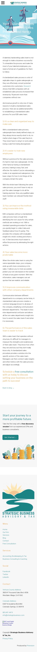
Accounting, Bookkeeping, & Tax (15, 556)
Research (27, 86)
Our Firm (6, 532)
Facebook (6, 571)
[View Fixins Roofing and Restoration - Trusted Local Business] (10, 625)
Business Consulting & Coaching (15, 559)
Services (6, 535)
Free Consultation (9, 544)
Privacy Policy (8, 638)
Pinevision (30, 646)
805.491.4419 (8, 612)
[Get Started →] (10, 439)
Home (5, 529)
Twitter (5, 574)
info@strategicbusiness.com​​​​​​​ (13, 615)
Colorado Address (9, 601)
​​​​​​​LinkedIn (6, 577)
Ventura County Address (12, 590)
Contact (6, 541)
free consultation (24, 371)
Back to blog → (8, 388)
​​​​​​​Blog (4, 538)
